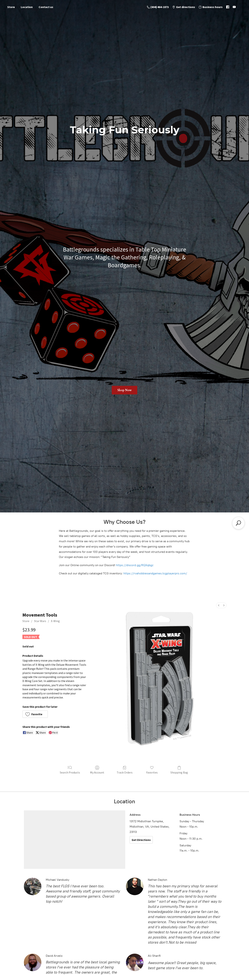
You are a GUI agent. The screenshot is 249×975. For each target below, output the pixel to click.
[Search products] (238, 523)
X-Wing (55, 621)
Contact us (46, 7)
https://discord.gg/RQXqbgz (134, 565)
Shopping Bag (179, 772)
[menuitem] (218, 605)
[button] (35, 714)
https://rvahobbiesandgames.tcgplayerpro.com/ (155, 573)
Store (11, 7)
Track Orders (125, 772)
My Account (97, 772)
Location (27, 7)
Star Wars (40, 621)
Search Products (70, 772)
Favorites (152, 772)
